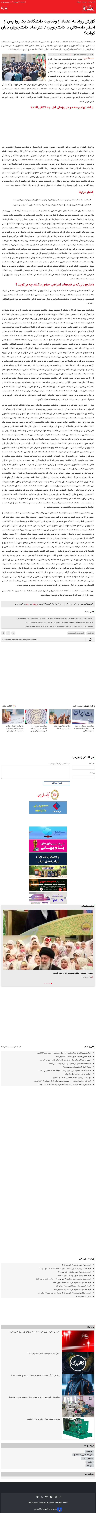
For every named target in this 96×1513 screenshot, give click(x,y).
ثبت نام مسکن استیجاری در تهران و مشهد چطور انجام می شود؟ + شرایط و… (62, 1081)
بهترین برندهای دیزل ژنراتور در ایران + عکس (43, 1419)
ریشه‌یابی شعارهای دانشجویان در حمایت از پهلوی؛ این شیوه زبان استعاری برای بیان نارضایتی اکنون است (51, 200)
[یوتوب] (45, 1497)
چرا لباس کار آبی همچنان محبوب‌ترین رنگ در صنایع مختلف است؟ (35, 1375)
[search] (2, 8)
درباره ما (84, 2)
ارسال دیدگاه (57, 783)
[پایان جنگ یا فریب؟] (48, 940)
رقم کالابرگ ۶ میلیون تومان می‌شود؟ (77, 1067)
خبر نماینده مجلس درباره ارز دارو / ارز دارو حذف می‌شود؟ (70, 1063)
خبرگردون (89, 1451)
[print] (75, 55)
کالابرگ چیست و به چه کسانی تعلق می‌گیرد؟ (43, 1353)
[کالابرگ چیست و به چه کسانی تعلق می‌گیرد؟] (78, 1363)
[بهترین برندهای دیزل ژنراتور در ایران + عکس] (78, 1428)
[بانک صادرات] (48, 832)
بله (27, 604)
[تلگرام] (3, 633)
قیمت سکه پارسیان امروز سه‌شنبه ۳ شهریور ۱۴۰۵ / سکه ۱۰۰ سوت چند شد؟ (63, 1279)
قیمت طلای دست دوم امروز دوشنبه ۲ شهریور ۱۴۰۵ (72, 1289)
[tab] (51, 983)
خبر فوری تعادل (87, 1458)
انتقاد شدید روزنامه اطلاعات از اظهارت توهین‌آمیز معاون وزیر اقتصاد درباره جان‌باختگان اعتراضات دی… (59, 622)
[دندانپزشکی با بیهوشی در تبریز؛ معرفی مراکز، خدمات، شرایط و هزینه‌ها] (78, 1406)
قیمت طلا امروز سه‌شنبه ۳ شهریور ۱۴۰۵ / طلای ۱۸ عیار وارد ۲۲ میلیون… (64, 1293)
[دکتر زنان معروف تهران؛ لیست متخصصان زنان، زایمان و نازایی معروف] (78, 1341)
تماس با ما (91, 2)
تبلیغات (79, 2)
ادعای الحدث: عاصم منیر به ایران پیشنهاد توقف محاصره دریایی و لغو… (64, 1070)
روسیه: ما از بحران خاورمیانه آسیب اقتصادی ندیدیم (72, 1077)
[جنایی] (48, 885)
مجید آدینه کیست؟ (83, 1296)
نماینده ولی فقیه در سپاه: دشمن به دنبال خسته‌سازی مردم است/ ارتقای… (64, 1053)
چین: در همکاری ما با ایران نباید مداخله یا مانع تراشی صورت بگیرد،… (65, 1060)
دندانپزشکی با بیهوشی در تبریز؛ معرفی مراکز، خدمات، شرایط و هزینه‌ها (34, 1397)
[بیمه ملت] (48, 807)
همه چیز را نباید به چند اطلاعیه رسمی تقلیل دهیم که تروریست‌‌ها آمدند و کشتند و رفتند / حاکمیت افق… (59, 626)
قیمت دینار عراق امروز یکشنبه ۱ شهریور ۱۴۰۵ (74, 1272)
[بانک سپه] (48, 858)
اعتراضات (90, 633)
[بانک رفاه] (48, 898)
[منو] (6, 8)
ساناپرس (89, 1462)
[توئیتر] (40, 1497)
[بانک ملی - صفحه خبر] (48, 794)
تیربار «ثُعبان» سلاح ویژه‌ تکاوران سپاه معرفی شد (73, 1286)
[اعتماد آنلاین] (88, 8)
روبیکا (34, 604)
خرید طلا (89, 1465)
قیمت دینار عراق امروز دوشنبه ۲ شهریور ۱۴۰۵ (74, 1275)
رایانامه (92, 773)
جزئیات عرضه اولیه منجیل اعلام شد (78, 1074)
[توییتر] (13, 633)
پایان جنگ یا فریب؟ (84, 973)
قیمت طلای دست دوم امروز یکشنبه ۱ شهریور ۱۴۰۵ (72, 1282)
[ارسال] (78, 55)
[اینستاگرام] (54, 1497)
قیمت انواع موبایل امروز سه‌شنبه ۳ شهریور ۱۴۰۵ (73, 1056)
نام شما (92, 763)
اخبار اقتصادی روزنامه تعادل (83, 1455)
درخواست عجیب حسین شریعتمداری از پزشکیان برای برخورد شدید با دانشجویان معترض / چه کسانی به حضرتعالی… (54, 618)
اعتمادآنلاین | (88, 58)
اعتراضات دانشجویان (76, 633)
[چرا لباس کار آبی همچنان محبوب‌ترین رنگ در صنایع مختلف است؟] (78, 1385)
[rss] (59, 1497)
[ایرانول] (48, 872)
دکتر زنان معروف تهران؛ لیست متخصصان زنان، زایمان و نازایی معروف (34, 1331)
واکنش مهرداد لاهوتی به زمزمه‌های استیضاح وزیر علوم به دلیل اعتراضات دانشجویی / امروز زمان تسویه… (51, 205)
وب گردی (90, 1327)
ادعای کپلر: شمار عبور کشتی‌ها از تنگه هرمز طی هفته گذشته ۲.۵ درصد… (64, 1084)
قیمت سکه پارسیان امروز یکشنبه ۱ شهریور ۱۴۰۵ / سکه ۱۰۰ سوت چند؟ (65, 1268)
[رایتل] (48, 846)
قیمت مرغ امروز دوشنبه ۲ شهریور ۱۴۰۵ (76, 1265)
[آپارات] (36, 1497)
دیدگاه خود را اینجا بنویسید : (59, 763)
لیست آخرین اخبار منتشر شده (11, 1047)
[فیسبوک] (8, 633)
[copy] (90, 640)
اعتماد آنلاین (38, 1503)
